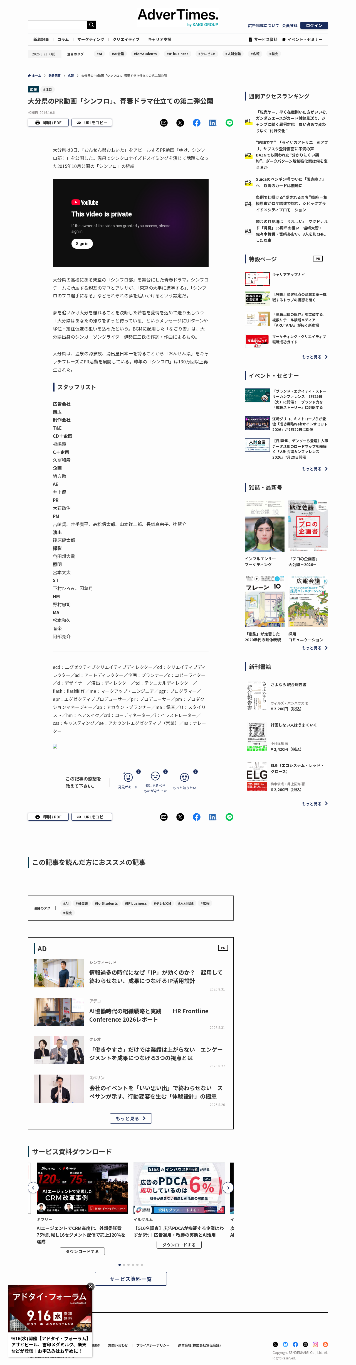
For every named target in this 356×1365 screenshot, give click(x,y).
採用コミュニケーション (305, 636)
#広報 (255, 53)
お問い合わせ (118, 1345)
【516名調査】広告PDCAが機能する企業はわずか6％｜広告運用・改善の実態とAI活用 (179, 1231)
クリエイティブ (126, 39)
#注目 (47, 89)
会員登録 (290, 25)
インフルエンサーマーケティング (260, 561)
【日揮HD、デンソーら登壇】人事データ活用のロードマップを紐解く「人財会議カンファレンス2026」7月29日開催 (300, 449)
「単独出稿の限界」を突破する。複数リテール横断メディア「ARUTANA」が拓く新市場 (299, 320)
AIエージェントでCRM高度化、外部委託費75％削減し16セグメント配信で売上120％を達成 (81, 1235)
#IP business (178, 53)
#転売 (273, 53)
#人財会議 (233, 53)
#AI (99, 53)
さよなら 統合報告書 (288, 684)
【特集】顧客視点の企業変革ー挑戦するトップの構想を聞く (299, 297)
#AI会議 (118, 53)
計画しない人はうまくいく (294, 725)
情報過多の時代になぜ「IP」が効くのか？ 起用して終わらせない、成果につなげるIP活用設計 (156, 976)
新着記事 (41, 39)
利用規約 (93, 1345)
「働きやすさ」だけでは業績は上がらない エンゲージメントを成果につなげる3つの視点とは (156, 1053)
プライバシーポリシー (153, 1345)
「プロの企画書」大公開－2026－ (304, 561)
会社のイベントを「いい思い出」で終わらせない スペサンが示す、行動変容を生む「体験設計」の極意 (156, 1092)
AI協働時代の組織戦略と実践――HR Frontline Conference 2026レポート (149, 1015)
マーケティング (90, 39)
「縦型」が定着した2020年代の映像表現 (263, 636)
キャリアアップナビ (288, 274)
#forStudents (145, 53)
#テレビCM (207, 53)
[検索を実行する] (91, 25)
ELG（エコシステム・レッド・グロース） (297, 768)
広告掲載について (263, 25)
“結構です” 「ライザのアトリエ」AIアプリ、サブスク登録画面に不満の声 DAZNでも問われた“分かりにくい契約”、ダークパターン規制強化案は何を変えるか (292, 155)
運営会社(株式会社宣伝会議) (199, 1345)
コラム (63, 39)
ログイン (314, 25)
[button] (164, 123)
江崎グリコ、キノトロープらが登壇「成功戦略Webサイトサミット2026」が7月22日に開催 (300, 424)
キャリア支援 (159, 39)
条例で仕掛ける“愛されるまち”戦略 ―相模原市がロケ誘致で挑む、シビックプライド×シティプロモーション (291, 203)
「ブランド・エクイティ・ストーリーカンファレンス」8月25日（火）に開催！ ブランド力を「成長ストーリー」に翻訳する (299, 399)
